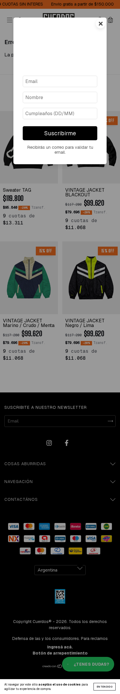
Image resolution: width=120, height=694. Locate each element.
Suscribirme (60, 133)
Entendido (104, 686)
